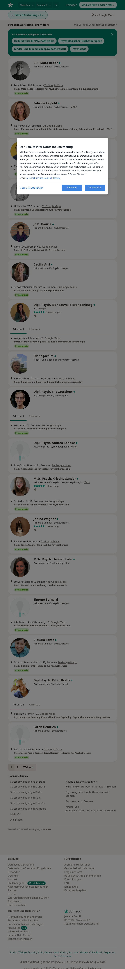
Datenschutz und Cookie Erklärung (43, 178)
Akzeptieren (95, 187)
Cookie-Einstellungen (31, 188)
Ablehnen (72, 187)
